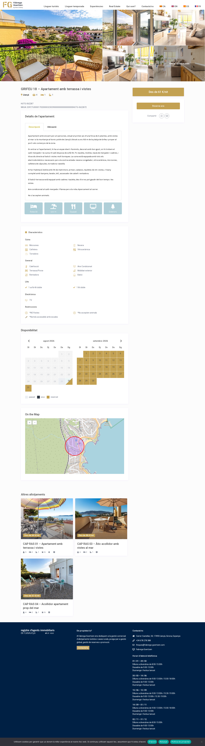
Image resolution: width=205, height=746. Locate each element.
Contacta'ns (83, 648)
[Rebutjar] (201, 741)
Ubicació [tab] (51, 127)
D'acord (152, 742)
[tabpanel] (73, 165)
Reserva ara (158, 106)
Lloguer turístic (51, 6)
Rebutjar (163, 742)
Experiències (96, 6)
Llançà (26, 95)
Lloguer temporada (74, 6)
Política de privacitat (181, 742)
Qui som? (131, 6)
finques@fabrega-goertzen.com (150, 645)
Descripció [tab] (34, 127)
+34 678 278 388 (143, 640)
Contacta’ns (148, 6)
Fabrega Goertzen (144, 649)
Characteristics (35, 232)
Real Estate (114, 6)
